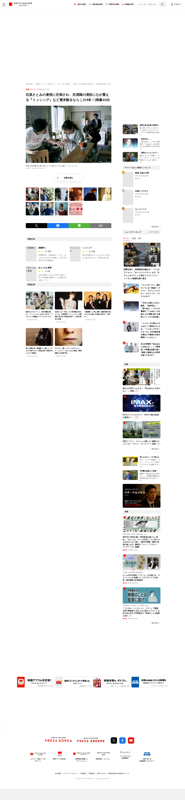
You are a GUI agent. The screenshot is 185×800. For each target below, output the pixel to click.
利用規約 (83, 773)
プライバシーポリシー (70, 773)
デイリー (126, 238)
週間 (134, 238)
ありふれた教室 (45, 267)
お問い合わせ (101, 773)
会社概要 (58, 773)
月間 (139, 238)
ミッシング (87, 248)
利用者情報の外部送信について (118, 773)
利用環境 (92, 773)
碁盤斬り (42, 248)
